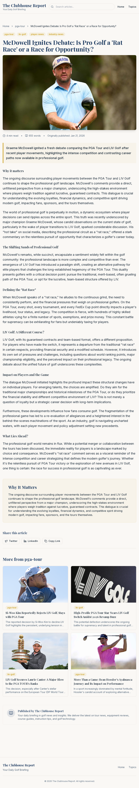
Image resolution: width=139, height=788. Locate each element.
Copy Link (54, 541)
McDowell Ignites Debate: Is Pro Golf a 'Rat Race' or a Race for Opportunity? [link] (73, 26)
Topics (132, 6)
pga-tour (20, 26)
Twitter (13, 541)
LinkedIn (33, 541)
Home (120, 6)
